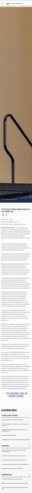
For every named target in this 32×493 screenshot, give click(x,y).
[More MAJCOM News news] (29, 474)
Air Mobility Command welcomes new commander (12, 479)
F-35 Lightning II (20, 396)
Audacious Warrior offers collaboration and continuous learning (15, 483)
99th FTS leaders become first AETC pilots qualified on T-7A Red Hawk (15, 488)
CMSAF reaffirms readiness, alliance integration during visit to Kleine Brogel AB (14, 430)
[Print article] (3, 215)
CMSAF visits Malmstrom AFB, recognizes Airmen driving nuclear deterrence (15, 424)
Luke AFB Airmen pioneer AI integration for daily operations (14, 455)
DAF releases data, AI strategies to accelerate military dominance (15, 464)
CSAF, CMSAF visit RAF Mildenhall (9, 435)
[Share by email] (6, 215)
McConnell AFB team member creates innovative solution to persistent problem (14, 451)
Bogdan (22, 393)
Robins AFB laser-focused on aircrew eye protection (12, 468)
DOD (26, 393)
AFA (7, 393)
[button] (2, 3)
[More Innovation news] (29, 446)
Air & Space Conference (14, 393)
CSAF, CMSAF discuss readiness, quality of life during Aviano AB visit (16, 439)
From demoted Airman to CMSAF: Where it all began (12, 419)
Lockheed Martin (12, 396)
